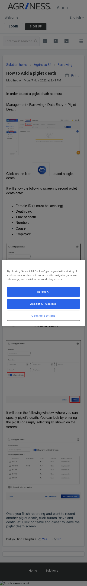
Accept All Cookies (43, 303)
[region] (43, 293)
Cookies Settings (43, 315)
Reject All (43, 291)
